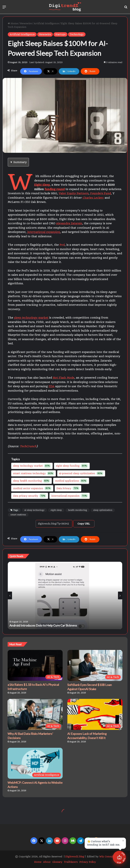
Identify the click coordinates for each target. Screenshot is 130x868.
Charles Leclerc (93, 197)
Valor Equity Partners (74, 193)
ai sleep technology (34, 510)
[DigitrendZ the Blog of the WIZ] (65, 6)
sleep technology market (31, 317)
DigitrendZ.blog (74, 856)
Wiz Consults (107, 856)
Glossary (57, 862)
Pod (62, 244)
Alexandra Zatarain (69, 223)
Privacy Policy (87, 862)
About (47, 862)
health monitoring (77, 510)
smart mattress (18, 515)
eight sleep (56, 510)
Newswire (26, 23)
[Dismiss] (123, 840)
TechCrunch (28, 446)
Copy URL (84, 523)
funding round (55, 189)
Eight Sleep (42, 184)
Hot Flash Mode (63, 377)
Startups (60, 34)
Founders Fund (100, 193)
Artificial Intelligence (46, 23)
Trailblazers (71, 862)
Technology (77, 34)
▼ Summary (18, 162)
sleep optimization (102, 510)
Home (14, 23)
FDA (51, 386)
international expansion (43, 232)
